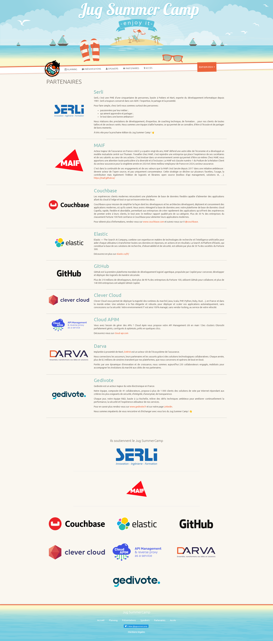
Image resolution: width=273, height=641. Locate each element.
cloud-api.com (121, 333)
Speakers (113, 68)
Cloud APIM (106, 319)
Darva (100, 346)
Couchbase (105, 190)
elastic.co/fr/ (123, 254)
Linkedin (168, 406)
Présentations (92, 68)
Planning (72, 69)
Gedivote (104, 380)
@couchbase (191, 221)
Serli (98, 92)
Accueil (100, 620)
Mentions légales (136, 632)
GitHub (101, 266)
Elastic (101, 234)
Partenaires (132, 68)
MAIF (99, 145)
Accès (148, 68)
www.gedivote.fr (138, 406)
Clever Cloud (107, 295)
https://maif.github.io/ (104, 178)
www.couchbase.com (153, 221)
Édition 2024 (206, 67)
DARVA (127, 352)
